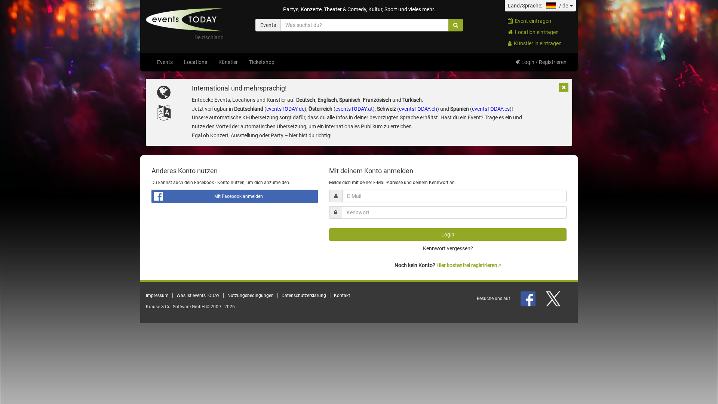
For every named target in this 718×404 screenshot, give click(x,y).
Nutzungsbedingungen (250, 295)
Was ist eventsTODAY (198, 295)
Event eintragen (532, 21)
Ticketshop (261, 62)
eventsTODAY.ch (418, 109)
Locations (195, 62)
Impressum (157, 295)
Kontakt (342, 295)
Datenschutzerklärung (304, 295)
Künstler (228, 62)
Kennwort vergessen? (448, 248)
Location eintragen (536, 32)
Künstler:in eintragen (537, 43)
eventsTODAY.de (285, 109)
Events (165, 62)
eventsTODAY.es (491, 109)
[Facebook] (529, 298)
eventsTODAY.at (354, 109)
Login (447, 235)
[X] (554, 298)
